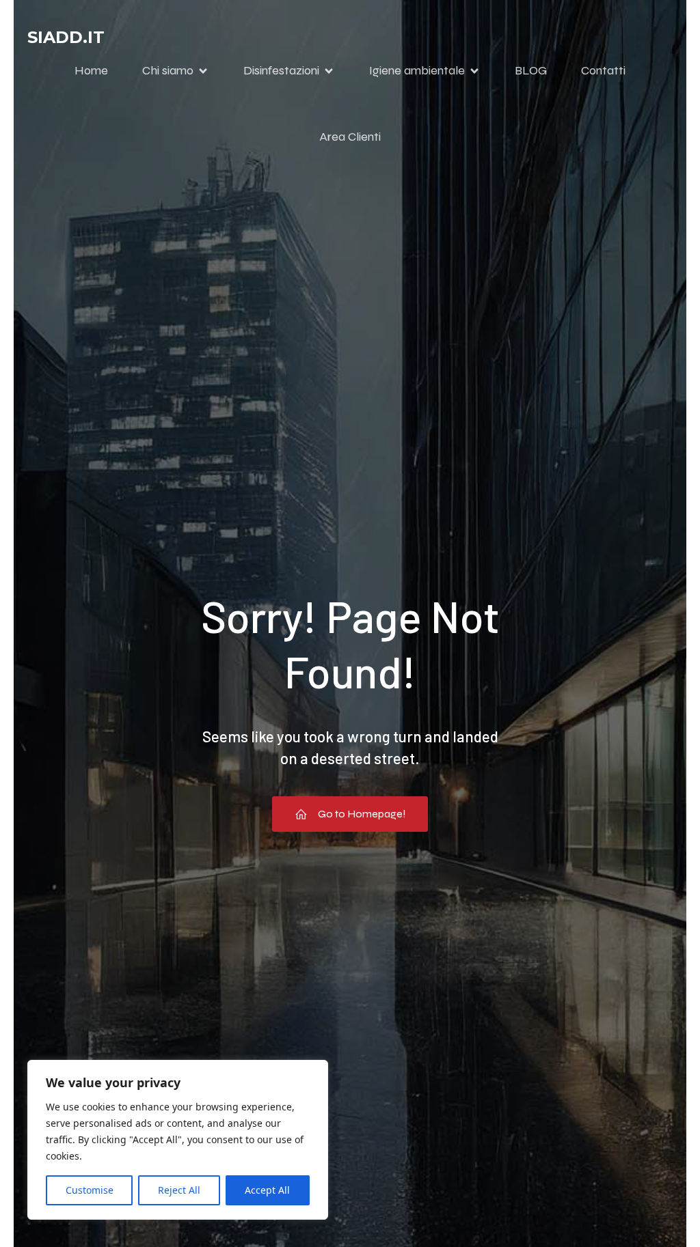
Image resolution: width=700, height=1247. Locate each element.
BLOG (531, 70)
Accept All (267, 1189)
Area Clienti (350, 136)
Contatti (603, 70)
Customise (89, 1189)
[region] (177, 1140)
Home (91, 70)
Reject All (179, 1189)
